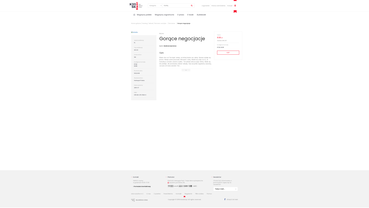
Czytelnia (157, 194)
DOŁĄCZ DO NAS (232, 199)
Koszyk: (229, 6)
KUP (228, 53)
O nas (148, 194)
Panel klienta (168, 194)
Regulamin (188, 194)
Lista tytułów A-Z (137, 194)
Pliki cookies (199, 194)
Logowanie (205, 6)
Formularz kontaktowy (142, 186)
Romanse (172, 23)
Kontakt (136, 177)
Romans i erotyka (160, 23)
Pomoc (209, 194)
